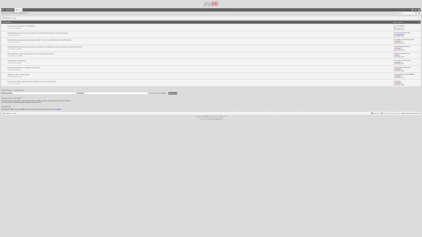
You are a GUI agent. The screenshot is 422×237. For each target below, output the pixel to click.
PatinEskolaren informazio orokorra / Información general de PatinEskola (37, 33)
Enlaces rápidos (3, 10)
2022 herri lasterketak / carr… (402, 53)
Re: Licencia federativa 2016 (402, 32)
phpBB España (218, 119)
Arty (204, 117)
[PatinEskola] (211, 4)
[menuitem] (412, 10)
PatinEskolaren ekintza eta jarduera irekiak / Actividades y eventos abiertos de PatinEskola (44, 47)
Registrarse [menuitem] (419, 10)
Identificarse (14, 13)
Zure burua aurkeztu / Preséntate (21, 26)
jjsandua (398, 62)
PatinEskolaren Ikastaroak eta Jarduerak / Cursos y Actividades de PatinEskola (39, 40)
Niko (397, 55)
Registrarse (24, 13)
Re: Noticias (397, 81)
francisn (398, 48)
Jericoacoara (399, 34)
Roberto (398, 41)
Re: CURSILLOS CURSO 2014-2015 (404, 39)
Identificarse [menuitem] (416, 10)
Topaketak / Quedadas (16, 60)
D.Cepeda (58, 109)
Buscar (5, 13)
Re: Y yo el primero (399, 25)
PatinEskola (9, 10)
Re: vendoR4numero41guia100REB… (404, 74)
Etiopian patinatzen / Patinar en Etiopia (23, 67)
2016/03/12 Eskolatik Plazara (402, 46)
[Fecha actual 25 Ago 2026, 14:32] (418, 18)
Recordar (163, 93)
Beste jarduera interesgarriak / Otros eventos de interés (30, 54)
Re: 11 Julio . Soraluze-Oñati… (402, 60)
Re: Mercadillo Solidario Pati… (402, 67)
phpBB (206, 116)
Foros (19, 10)
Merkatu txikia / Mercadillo (18, 74)
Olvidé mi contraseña (154, 93)
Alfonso (398, 27)
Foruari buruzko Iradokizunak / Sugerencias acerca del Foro (31, 81)
